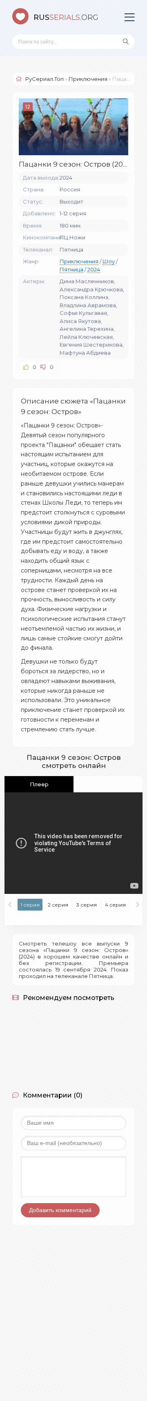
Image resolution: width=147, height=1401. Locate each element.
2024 (93, 269)
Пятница (71, 269)
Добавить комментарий (60, 1210)
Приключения (79, 261)
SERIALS (65, 17)
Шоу (108, 261)
